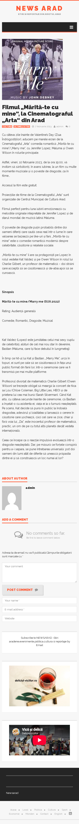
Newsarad (12, 792)
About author (14, 478)
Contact (44, 814)
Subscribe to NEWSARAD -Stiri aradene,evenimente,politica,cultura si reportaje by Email (39, 641)
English (58, 814)
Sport (64, 810)
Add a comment (15, 519)
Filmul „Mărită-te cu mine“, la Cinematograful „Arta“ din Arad (37, 114)
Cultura (7, 127)
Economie (14, 814)
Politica (38, 810)
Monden (30, 814)
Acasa (13, 810)
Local (25, 810)
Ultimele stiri (22, 127)
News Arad (39, 8)
